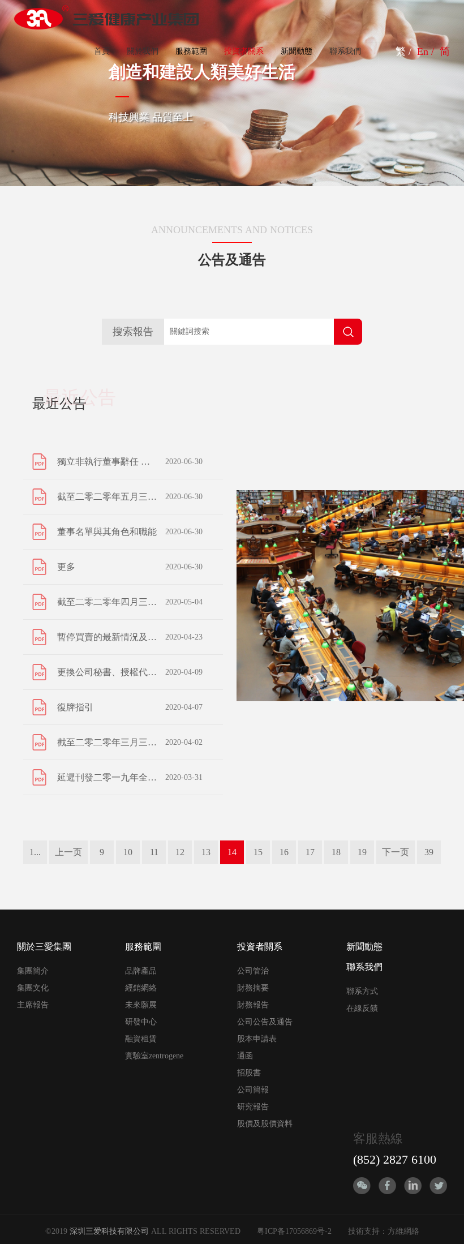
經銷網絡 (141, 988)
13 (205, 852)
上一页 (68, 852)
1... (35, 852)
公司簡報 (253, 1090)
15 (258, 852)
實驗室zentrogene (154, 1056)
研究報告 (253, 1107)
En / (427, 51)
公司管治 (253, 971)
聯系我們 (345, 51)
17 (310, 852)
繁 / (405, 51)
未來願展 (141, 1005)
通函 (245, 1056)
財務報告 (253, 1005)
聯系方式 (362, 991)
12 (179, 852)
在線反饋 (362, 1008)
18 (336, 852)
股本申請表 (257, 1039)
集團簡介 (33, 971)
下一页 (395, 852)
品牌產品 (141, 971)
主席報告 (33, 1005)
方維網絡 (403, 1231)
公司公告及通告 (265, 1022)
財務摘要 (253, 988)
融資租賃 (141, 1039)
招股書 (249, 1073)
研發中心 (141, 1022)
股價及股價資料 (265, 1123)
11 (154, 852)
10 (127, 852)
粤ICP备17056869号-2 (294, 1231)
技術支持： (368, 1231)
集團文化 (33, 988)
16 (284, 852)
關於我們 (142, 51)
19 (362, 852)
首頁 (102, 51)
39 (428, 852)
